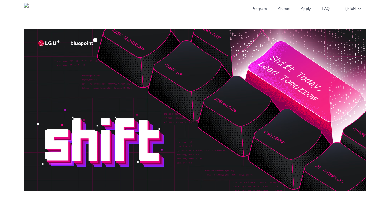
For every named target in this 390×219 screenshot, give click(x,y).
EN (353, 8)
